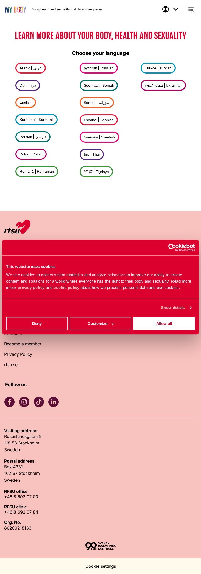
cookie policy (67, 287)
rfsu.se (11, 364)
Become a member (22, 343)
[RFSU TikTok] (39, 402)
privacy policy (31, 287)
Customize (97, 323)
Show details (173, 307)
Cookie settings (100, 566)
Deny (37, 323)
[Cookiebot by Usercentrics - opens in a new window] (172, 247)
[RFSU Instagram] (24, 402)
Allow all (164, 323)
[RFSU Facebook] (9, 402)
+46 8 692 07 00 (21, 496)
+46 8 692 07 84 (21, 512)
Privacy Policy (18, 354)
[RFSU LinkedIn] (53, 402)
